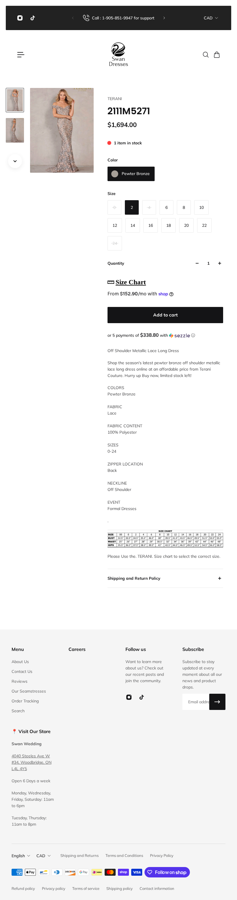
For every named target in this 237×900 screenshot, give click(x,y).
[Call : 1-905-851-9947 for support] (118, 17)
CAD (208, 18)
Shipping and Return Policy (134, 578)
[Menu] (21, 55)
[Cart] (216, 54)
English (18, 855)
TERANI (115, 98)
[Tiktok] (32, 18)
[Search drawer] (205, 54)
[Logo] (118, 54)
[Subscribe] (217, 702)
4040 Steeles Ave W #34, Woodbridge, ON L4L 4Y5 (31, 762)
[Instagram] (20, 18)
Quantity (116, 263)
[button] (165, 335)
